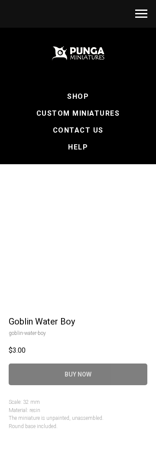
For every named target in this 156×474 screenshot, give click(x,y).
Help (78, 147)
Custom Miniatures (78, 113)
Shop (78, 96)
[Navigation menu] (141, 14)
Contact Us (78, 130)
